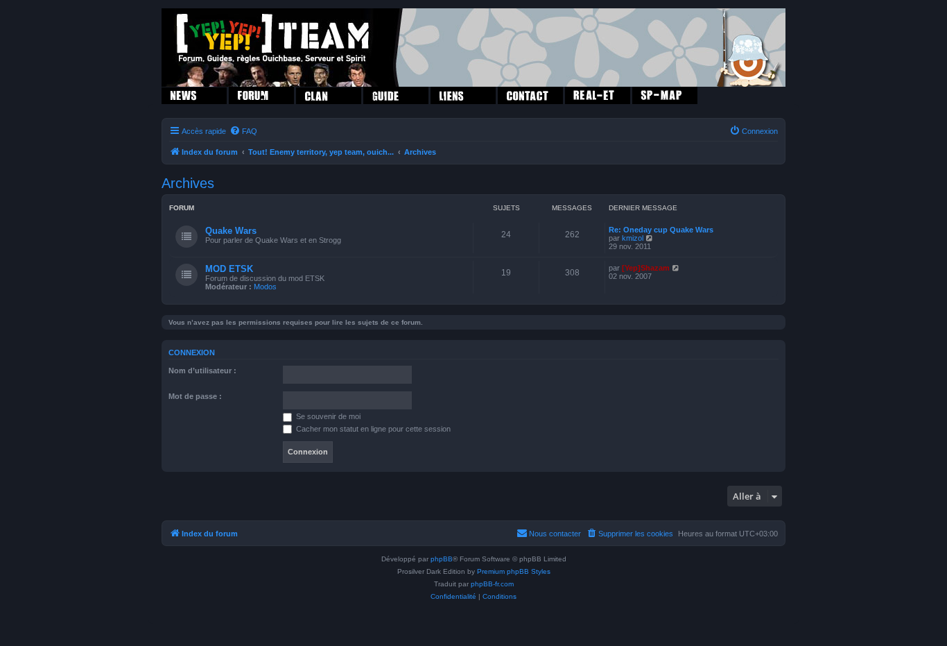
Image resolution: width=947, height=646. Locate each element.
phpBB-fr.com (492, 584)
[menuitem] (243, 131)
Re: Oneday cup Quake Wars (661, 230)
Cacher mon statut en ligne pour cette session (372, 429)
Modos (265, 286)
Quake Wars (231, 231)
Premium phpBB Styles (513, 571)
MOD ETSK (229, 269)
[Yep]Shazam (646, 268)
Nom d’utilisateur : (202, 370)
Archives (188, 183)
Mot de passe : (195, 396)
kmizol (632, 238)
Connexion (191, 352)
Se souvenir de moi (327, 416)
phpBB (442, 559)
